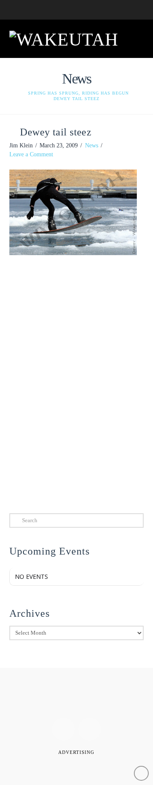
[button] (133, 38)
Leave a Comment (31, 154)
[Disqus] (76, 382)
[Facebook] (63, 729)
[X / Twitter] (89, 729)
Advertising (76, 752)
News (91, 145)
